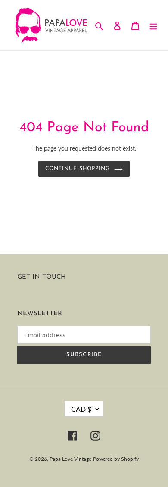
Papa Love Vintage (70, 459)
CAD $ (81, 409)
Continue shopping (77, 168)
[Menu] (153, 25)
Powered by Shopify (116, 459)
